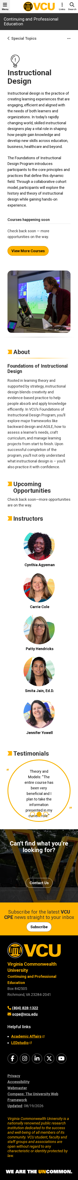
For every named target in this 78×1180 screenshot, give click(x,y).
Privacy (13, 1076)
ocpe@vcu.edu (25, 1014)
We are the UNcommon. (39, 1172)
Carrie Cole (39, 607)
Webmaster (17, 1088)
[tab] (32, 814)
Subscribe (39, 927)
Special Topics (23, 38)
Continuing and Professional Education (31, 21)
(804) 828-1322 (25, 1008)
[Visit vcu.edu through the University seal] (39, 952)
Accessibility (18, 1082)
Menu (5, 9)
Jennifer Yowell (39, 733)
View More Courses (28, 251)
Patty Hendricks (39, 649)
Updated (14, 1106)
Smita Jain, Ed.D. (39, 691)
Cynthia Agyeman (40, 565)
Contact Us (39, 883)
